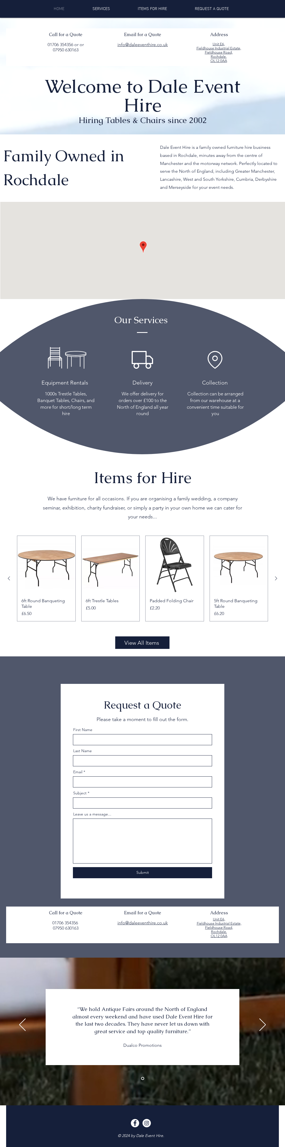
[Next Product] (276, 578)
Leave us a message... (92, 814)
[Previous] (22, 1025)
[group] (142, 578)
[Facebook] (135, 1123)
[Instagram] (146, 1123)
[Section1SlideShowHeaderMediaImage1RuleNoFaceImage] (142, 1078)
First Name (82, 730)
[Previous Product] (9, 578)
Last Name (82, 751)
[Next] (262, 1025)
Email (77, 772)
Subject (80, 793)
